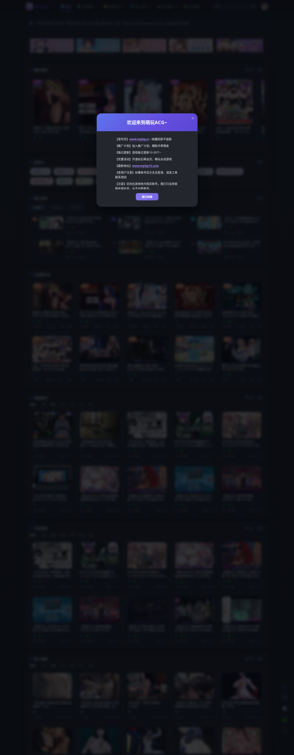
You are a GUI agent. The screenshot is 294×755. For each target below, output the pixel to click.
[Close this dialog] (193, 118)
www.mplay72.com (145, 166)
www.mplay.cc (139, 139)
